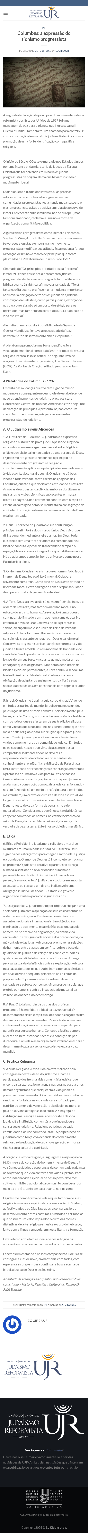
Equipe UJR (62, 50)
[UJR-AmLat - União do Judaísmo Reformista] (44, 13)
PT (44, 27)
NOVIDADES (68, 1304)
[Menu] (5, 13)
